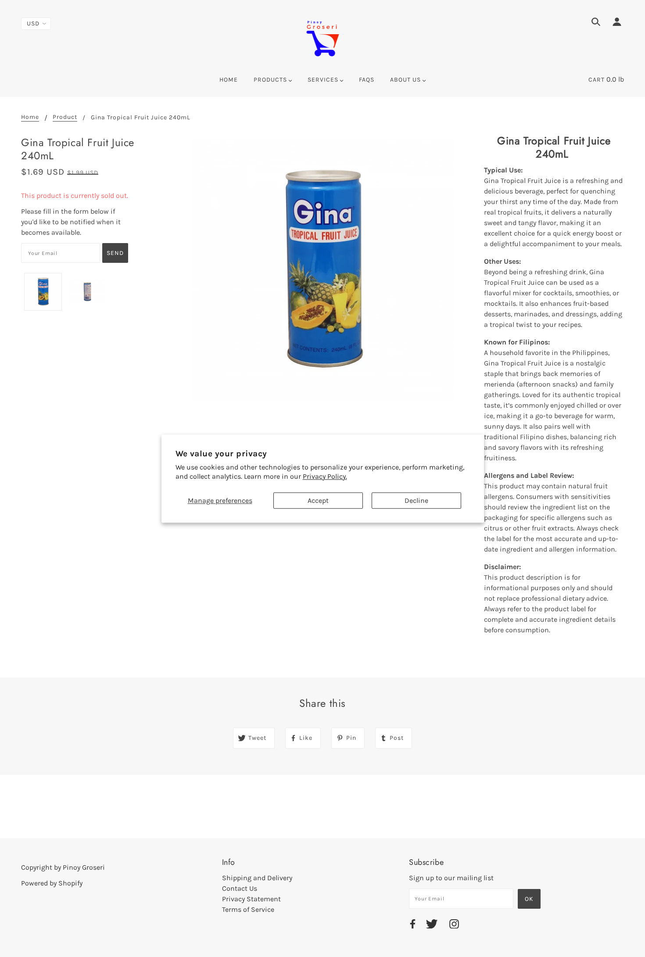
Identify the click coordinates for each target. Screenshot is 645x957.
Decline (416, 500)
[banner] (322, 37)
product (65, 117)
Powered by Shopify (51, 883)
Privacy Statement (251, 899)
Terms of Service (248, 909)
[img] (595, 23)
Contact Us (239, 888)
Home (30, 117)
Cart (596, 79)
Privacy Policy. (325, 476)
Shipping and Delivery (257, 878)
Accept (318, 500)
